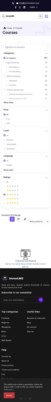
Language (8, 156)
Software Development (15, 90)
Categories (9, 53)
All (7, 114)
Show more (8, 102)
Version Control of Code (18, 99)
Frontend (12, 85)
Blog (29, 323)
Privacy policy (7, 365)
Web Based (6, 340)
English (9, 165)
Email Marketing (15, 71)
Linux (3, 336)
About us (5, 361)
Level (6, 130)
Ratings (7, 177)
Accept (9, 395)
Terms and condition (10, 370)
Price (6, 110)
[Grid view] (12, 219)
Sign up (30, 331)
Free (8, 119)
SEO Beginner (14, 67)
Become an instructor (36, 318)
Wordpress (13, 81)
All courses (32, 327)
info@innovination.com (28, 3)
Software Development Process (21, 94)
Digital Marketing (13, 63)
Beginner (9, 140)
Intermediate (11, 144)
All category (11, 58)
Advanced (10, 149)
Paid (8, 123)
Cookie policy (8, 389)
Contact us (6, 356)
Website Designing (13, 76)
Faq (3, 374)
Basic (3, 331)
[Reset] (25, 219)
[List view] (18, 219)
